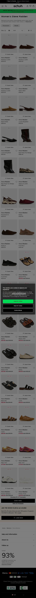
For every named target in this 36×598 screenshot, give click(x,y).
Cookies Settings (18, 310)
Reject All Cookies (18, 305)
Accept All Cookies (18, 301)
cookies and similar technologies (19, 293)
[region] (18, 299)
